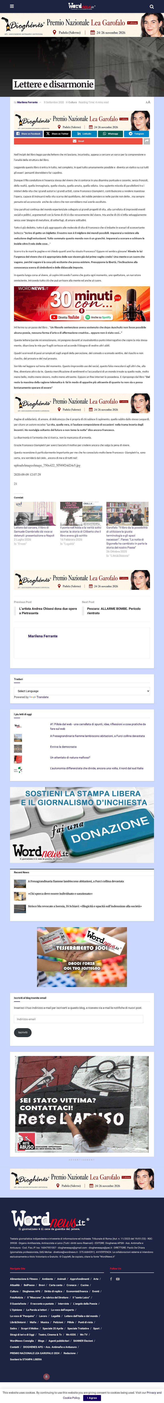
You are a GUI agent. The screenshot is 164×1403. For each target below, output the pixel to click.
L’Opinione (16, 1310)
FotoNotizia (16, 1297)
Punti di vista (85, 1322)
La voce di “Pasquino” (22, 1316)
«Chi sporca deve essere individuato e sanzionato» (60, 893)
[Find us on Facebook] (111, 1279)
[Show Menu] (12, 6)
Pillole (70, 1322)
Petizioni (58, 1322)
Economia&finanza (77, 1291)
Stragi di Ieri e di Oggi (22, 1335)
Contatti (14, 1347)
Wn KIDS (71, 1335)
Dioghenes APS (31, 1291)
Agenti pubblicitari (59, 1341)
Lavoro (43, 1316)
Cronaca (71, 1285)
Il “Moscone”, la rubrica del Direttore (47, 1297)
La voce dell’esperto (62, 1310)
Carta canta (55, 1285)
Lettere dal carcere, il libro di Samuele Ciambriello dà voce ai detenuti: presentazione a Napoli (34, 532)
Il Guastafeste (18, 1304)
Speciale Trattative (78, 1328)
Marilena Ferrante (27, 102)
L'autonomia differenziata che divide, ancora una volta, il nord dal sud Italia (96, 768)
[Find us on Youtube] (118, 1279)
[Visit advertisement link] (82, 25)
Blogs (41, 1341)
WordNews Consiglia (22, 1341)
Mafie (33, 1322)
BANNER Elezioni (83, 1341)
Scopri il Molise (29, 1328)
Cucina (85, 1285)
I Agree (92, 1398)
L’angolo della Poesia (85, 1304)
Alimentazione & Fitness (24, 1279)
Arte (95, 1279)
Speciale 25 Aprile (53, 1328)
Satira (13, 1328)
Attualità (15, 1285)
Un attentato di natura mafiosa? (70, 757)
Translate (42, 697)
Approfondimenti (79, 1279)
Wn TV (84, 1335)
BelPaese (29, 1285)
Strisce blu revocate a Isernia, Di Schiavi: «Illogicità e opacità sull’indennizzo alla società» (85, 906)
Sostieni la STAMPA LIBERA (26, 1359)
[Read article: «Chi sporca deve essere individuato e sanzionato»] (20, 896)
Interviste (63, 1304)
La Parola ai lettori (36, 1310)
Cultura (72, 102)
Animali (61, 1279)
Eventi (95, 1291)
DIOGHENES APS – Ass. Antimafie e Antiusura (50, 1347)
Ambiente (47, 1279)
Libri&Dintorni (18, 1322)
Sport (96, 1328)
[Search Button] (152, 6)
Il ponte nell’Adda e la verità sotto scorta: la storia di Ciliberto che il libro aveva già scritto (80, 532)
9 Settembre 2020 (54, 102)
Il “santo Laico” (81, 1297)
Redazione (70, 1353)
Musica (45, 1322)
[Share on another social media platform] (147, 141)
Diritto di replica (53, 1291)
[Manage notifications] (46, 1376)
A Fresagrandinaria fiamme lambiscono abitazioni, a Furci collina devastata (97, 736)
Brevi (42, 1285)
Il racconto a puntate (42, 1304)
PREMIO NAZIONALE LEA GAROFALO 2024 (34, 1353)
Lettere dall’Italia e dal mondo (81, 1316)
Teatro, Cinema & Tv (50, 1335)
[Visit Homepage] (82, 7)
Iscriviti (23, 1032)
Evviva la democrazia (63, 747)
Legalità (55, 1316)
